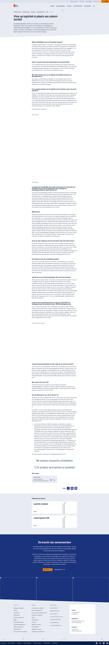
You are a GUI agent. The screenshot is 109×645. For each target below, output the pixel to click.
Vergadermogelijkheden (19, 624)
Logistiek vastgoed (26, 11)
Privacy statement (37, 643)
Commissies (16, 612)
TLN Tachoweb (53, 613)
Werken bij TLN (17, 629)
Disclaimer (19, 643)
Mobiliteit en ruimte (17, 11)
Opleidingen (87, 6)
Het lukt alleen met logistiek (20, 631)
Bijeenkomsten (77, 6)
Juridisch (34, 622)
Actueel (69, 6)
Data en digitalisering (37, 610)
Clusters (16, 610)
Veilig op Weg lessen (18, 627)
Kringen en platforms (19, 617)
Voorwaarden (55, 643)
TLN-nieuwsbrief (46, 643)
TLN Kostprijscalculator (56, 616)
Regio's (15, 619)
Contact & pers (89, 1)
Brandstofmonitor (54, 610)
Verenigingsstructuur (18, 622)
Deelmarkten (17, 615)
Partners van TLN (74, 1)
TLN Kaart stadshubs (55, 619)
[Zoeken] (94, 6)
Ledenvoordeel (60, 6)
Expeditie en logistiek (37, 615)
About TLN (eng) (11, 643)
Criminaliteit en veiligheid (38, 608)
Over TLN (82, 1)
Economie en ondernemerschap (39, 612)
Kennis (52, 6)
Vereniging (33, 11)
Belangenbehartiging (18, 608)
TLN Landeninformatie (55, 625)
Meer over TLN (58, 569)
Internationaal (35, 619)
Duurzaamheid (35, 627)
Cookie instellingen (27, 643)
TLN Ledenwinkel (54, 622)
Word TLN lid (97, 1)
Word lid (46, 569)
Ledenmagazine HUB (40, 11)
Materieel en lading (36, 624)
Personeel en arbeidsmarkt (38, 631)
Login (104, 1)
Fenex (33, 617)
